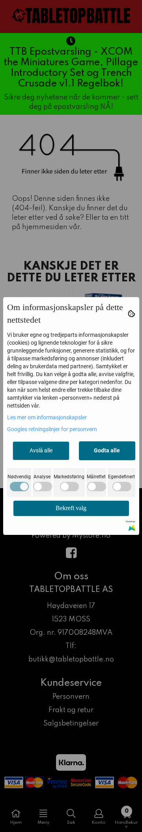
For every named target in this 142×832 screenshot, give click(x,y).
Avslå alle (41, 450)
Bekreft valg (71, 508)
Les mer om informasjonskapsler (47, 417)
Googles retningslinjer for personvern (52, 429)
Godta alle (107, 450)
